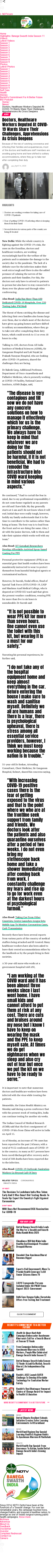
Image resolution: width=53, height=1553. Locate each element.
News (5, 104)
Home (3, 33)
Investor (4, 1531)
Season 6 (5, 54)
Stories (4, 95)
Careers (4, 1538)
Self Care (5, 90)
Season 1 (5, 43)
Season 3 (5, 47)
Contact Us (5, 1535)
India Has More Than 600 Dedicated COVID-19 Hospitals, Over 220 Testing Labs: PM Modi (24, 302)
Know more (25, 1517)
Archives (4, 1519)
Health (3, 92)
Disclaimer (5, 1528)
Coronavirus (27, 1181)
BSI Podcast (6, 99)
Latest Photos (7, 66)
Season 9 (5, 62)
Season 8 (5, 59)
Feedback (5, 1526)
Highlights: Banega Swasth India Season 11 (22, 36)
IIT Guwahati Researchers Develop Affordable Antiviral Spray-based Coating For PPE (24, 549)
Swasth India (10, 1183)
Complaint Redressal (10, 1533)
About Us (4, 1524)
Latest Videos (7, 40)
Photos (4, 64)
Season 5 (5, 52)
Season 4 (5, 50)
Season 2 (5, 45)
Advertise (5, 1521)
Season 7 (5, 57)
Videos (3, 38)
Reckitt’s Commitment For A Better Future (21, 97)
